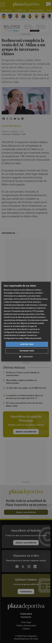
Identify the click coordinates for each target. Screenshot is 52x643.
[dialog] (26, 321)
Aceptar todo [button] (26, 344)
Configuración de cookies (14, 338)
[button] (26, 356)
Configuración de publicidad (15, 332)
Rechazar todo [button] (27, 351)
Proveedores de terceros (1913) (24, 311)
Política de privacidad (32, 338)
